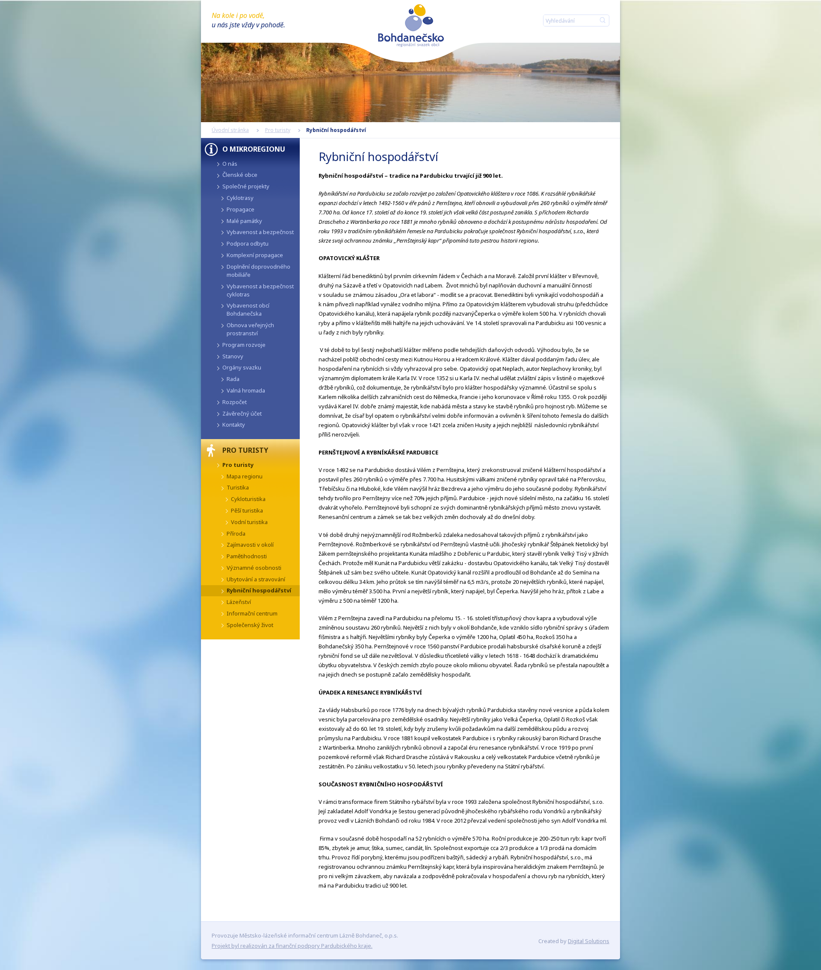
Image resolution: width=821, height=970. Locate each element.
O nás (229, 163)
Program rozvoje (244, 345)
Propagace (240, 209)
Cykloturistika (248, 499)
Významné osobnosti (254, 567)
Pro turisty (277, 130)
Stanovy (232, 356)
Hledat (600, 20)
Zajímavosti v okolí (250, 544)
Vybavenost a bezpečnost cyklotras (260, 290)
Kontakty (233, 424)
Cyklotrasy (240, 198)
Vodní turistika (249, 522)
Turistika (238, 487)
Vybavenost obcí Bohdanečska (248, 309)
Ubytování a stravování (256, 579)
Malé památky (244, 221)
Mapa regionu (245, 476)
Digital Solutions (588, 941)
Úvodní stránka (230, 130)
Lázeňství (239, 602)
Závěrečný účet (242, 413)
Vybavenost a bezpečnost (260, 232)
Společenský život (250, 625)
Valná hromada (246, 390)
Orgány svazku (241, 367)
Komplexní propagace (255, 255)
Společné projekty (245, 186)
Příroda (236, 533)
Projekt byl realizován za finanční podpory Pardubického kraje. (292, 945)
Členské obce (239, 175)
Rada (233, 379)
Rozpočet (234, 402)
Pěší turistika (247, 510)
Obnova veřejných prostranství (250, 329)
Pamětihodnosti (247, 556)
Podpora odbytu (248, 243)
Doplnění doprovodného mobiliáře (258, 270)
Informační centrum (252, 613)
